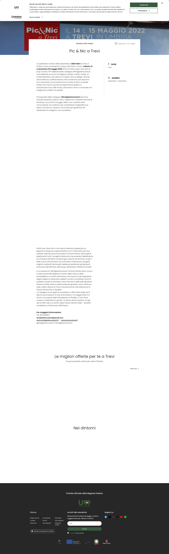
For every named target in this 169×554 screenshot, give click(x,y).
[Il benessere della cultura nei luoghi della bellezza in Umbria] (37, 397)
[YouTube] (121, 517)
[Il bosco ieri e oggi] (130, 397)
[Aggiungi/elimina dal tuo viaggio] (43, 375)
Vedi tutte (133, 369)
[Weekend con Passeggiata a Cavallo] (56, 397)
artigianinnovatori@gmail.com (49, 317)
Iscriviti (84, 529)
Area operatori (47, 523)
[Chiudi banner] (162, 3)
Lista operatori (59, 520)
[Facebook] (106, 517)
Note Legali (58, 518)
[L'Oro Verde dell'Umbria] (147, 397)
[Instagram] (113, 517)
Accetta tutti (144, 5)
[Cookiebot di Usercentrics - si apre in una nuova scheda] (16, 17)
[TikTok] (117, 517)
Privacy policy (80, 533)
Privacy (45, 520)
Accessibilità (46, 518)
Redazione (33, 523)
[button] (58, 524)
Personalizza (142, 10)
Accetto (77, 533)
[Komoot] (125, 517)
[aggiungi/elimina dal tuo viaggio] (47, 441)
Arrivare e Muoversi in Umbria (43, 531)
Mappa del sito (34, 518)
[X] (109, 517)
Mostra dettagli (35, 17)
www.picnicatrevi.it (69, 320)
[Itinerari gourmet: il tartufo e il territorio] (96, 397)
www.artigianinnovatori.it (47, 320)
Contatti (32, 520)
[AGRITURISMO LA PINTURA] (77, 397)
